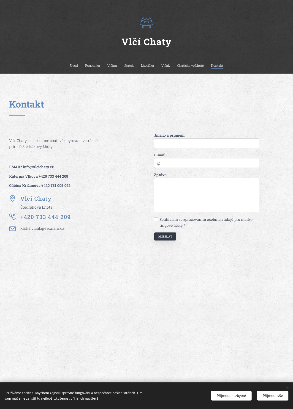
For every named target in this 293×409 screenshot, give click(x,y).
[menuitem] (75, 65)
